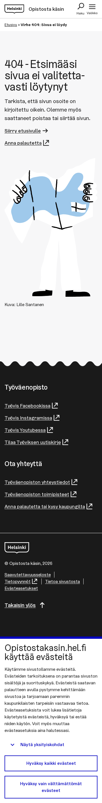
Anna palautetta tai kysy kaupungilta (45, 506)
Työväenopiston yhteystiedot (37, 482)
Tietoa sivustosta (62, 581)
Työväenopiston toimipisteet (37, 494)
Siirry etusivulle (23, 130)
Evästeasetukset (21, 588)
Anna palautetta (23, 143)
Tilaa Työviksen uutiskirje (33, 442)
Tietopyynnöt (18, 581)
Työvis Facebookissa (27, 405)
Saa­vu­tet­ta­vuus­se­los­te (28, 575)
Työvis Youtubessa (25, 430)
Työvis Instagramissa (28, 418)
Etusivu (11, 24)
